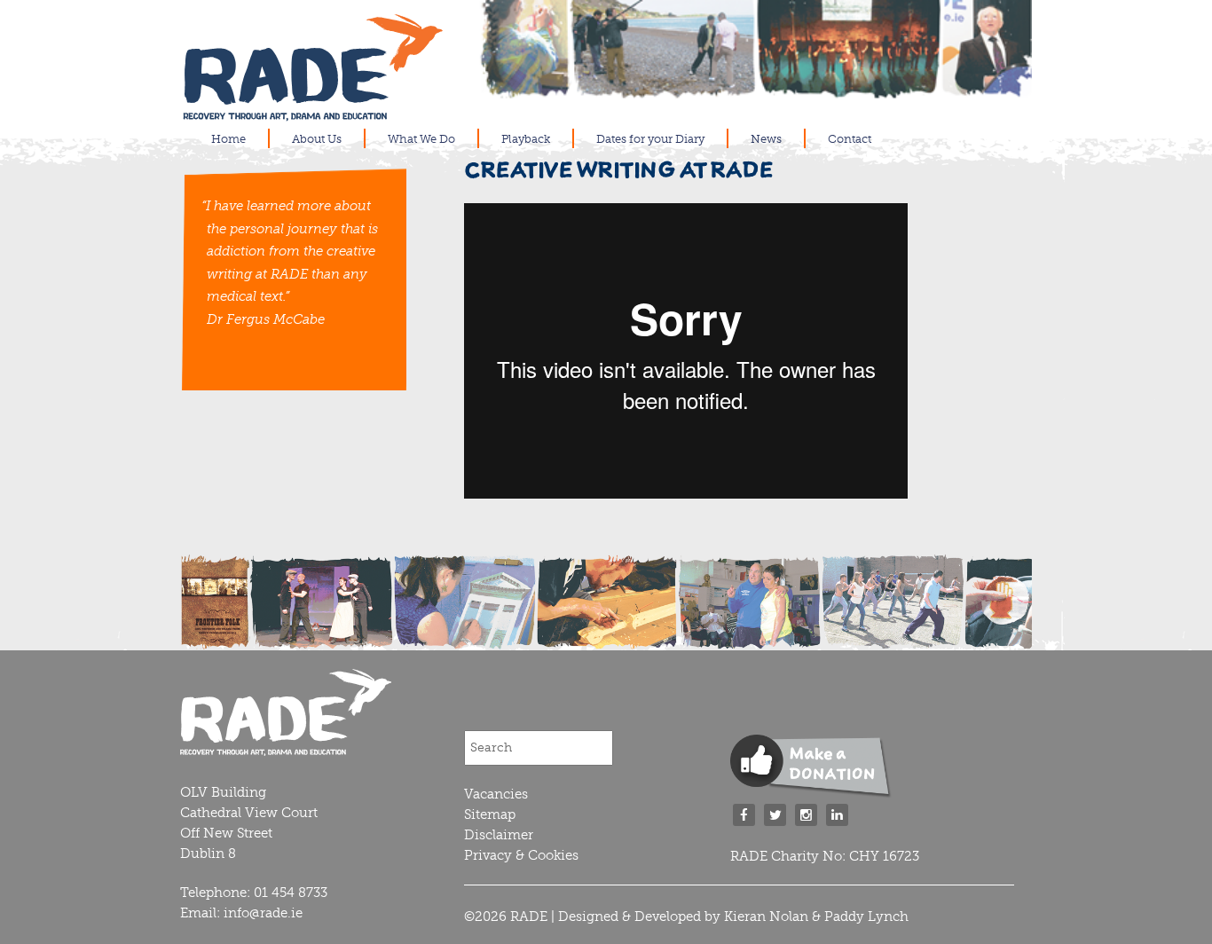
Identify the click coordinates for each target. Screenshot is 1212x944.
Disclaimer (498, 835)
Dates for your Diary (650, 139)
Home (228, 139)
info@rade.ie (263, 913)
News (766, 139)
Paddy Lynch (866, 916)
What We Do (421, 139)
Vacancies (496, 794)
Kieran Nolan (766, 916)
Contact (849, 139)
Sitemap (489, 814)
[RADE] (313, 113)
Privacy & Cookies (521, 855)
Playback (525, 139)
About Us (317, 139)
